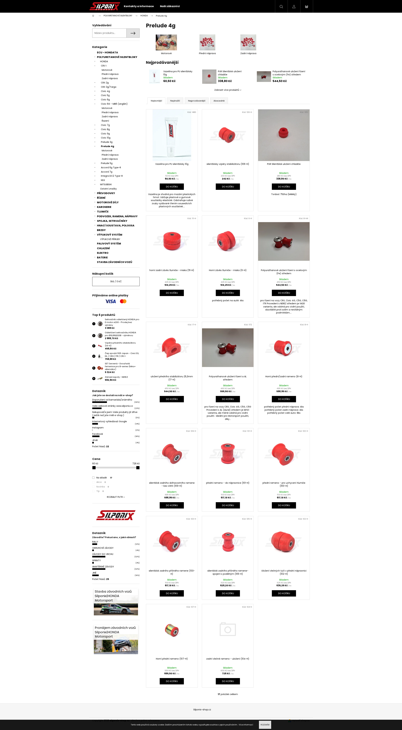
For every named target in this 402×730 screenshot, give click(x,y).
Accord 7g (106, 171)
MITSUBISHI (106, 184)
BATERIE (102, 257)
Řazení (105, 120)
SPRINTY (96, 560)
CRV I (103, 65)
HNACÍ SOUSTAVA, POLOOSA (115, 225)
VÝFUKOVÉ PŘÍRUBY (110, 239)
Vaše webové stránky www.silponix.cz (112, 406)
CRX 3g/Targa (108, 86)
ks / (116, 281)
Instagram (98, 427)
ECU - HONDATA (107, 52)
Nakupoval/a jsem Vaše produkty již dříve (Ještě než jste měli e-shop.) (114, 414)
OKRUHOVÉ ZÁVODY (103, 548)
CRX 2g (105, 82)
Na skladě (104, 477)
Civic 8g (105, 129)
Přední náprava (110, 74)
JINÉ (94, 572)
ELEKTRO (102, 253)
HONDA (104, 61)
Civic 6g (105, 99)
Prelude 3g (106, 142)
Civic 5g (105, 95)
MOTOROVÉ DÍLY (108, 202)
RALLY (95, 541)
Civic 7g (105, 125)
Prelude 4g (107, 146)
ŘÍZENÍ (101, 198)
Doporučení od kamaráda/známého (112, 399)
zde (255, 724)
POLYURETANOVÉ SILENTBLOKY (117, 57)
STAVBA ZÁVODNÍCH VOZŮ (114, 262)
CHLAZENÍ (103, 248)
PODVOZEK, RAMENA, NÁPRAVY (117, 216)
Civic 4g (105, 91)
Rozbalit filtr (115, 497)
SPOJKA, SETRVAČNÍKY (112, 221)
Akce (101, 482)
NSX (103, 180)
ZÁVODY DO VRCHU (102, 554)
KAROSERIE (104, 207)
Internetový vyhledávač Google (109, 421)
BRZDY (101, 230)
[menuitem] (139, 6)
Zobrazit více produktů (226, 90)
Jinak (95, 440)
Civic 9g (105, 133)
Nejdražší (175, 100)
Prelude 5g (106, 163)
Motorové (107, 70)
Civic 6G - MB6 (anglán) (114, 103)
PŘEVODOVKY (106, 193)
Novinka (102, 486)
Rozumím (265, 724)
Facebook (97, 434)
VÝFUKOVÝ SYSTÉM (109, 235)
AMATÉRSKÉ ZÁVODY (103, 566)
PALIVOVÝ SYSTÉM (109, 243)
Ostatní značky (108, 188)
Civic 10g (105, 137)
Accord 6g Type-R (111, 167)
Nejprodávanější (196, 100)
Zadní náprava (110, 78)
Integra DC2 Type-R (112, 175)
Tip (100, 491)
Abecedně (219, 100)
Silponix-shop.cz (202, 709)
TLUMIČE (103, 211)
